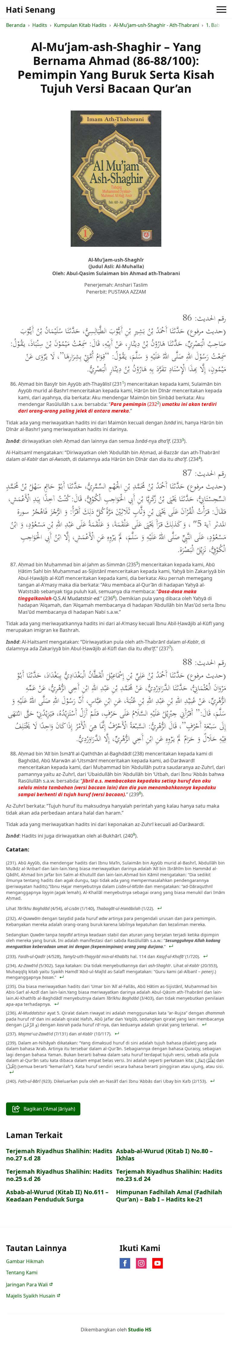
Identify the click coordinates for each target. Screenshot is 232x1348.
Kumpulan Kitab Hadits (80, 25)
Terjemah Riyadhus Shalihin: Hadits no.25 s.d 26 (59, 1175)
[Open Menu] (221, 9)
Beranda (15, 25)
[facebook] (125, 1263)
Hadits (39, 25)
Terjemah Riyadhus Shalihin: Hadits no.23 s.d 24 (169, 1175)
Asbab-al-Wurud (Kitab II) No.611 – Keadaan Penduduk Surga (57, 1196)
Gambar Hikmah (25, 1261)
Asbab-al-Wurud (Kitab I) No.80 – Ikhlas (164, 1154)
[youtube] (157, 1263)
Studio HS (139, 1329)
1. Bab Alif (217, 25)
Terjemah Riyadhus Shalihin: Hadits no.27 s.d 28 (59, 1154)
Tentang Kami (21, 1272)
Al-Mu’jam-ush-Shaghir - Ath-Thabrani (156, 25)
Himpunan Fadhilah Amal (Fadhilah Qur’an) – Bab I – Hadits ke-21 (169, 1196)
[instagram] (141, 1263)
